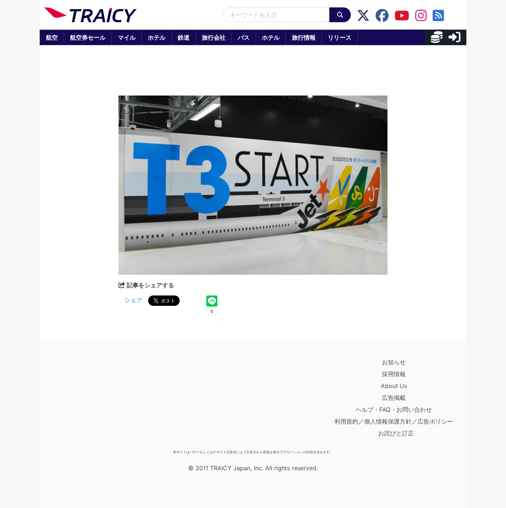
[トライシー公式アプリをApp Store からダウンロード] (87, 401)
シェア (133, 300)
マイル (127, 37)
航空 (52, 37)
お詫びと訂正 (396, 433)
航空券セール (88, 37)
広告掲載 (394, 397)
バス (244, 37)
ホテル (157, 37)
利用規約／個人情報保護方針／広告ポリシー (393, 421)
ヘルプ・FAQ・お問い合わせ (394, 409)
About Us (394, 386)
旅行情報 (304, 37)
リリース (340, 37)
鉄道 (184, 37)
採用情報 (394, 374)
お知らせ (394, 362)
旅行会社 (214, 37)
